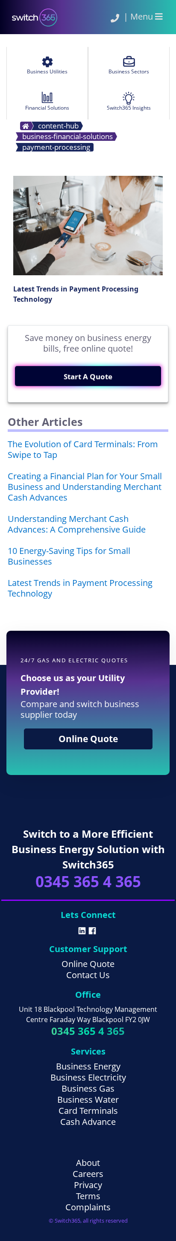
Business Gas (88, 1088)
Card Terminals (88, 1110)
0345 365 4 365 (88, 881)
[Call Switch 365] (115, 18)
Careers (88, 1173)
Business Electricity (88, 1077)
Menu (142, 16)
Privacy (88, 1185)
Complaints (88, 1207)
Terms (88, 1196)
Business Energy (88, 1066)
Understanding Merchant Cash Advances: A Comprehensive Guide (77, 524)
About (88, 1162)
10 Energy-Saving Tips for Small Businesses (69, 556)
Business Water (88, 1099)
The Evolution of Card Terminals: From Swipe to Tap (83, 449)
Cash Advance (88, 1121)
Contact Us (88, 975)
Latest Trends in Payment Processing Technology (80, 588)
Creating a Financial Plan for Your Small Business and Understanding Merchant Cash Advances (85, 487)
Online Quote (88, 739)
